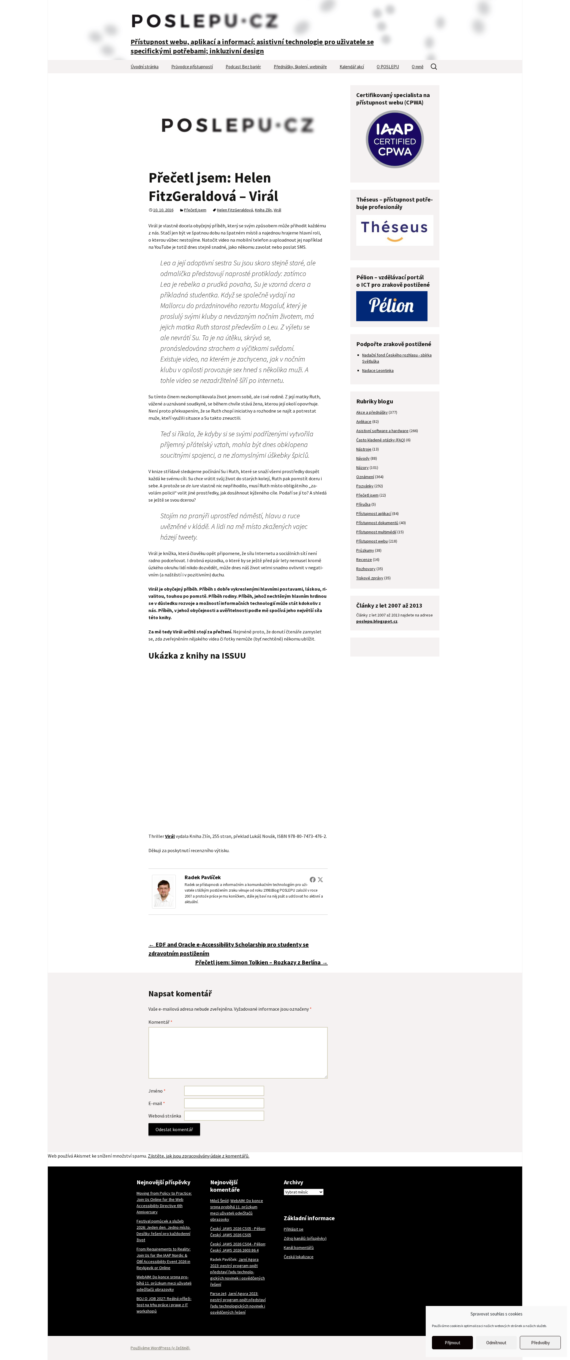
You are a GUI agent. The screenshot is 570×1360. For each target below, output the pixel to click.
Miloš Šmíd (219, 1200)
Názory (362, 467)
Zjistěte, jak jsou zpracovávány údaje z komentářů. (198, 1156)
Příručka (363, 504)
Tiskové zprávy (369, 578)
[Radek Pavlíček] (164, 891)
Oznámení (365, 476)
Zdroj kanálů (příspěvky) (305, 1238)
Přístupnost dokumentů (377, 522)
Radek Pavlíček (203, 877)
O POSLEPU (388, 66)
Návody (363, 458)
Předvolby (540, 1342)
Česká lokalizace (299, 1256)
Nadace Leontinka (378, 370)
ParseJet (218, 1293)
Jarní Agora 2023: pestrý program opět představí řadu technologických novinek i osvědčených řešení (237, 1272)
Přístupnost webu (372, 541)
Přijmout (452, 1342)
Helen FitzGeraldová (235, 210)
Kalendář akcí (352, 66)
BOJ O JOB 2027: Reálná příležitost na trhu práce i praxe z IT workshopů (164, 1305)
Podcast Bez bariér (243, 66)
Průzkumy (365, 550)
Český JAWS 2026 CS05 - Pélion (237, 1228)
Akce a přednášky (372, 412)
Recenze (364, 559)
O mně (417, 66)
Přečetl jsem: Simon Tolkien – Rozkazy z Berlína (261, 962)
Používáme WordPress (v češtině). (160, 1348)
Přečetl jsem (195, 210)
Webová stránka (164, 1116)
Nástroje (363, 449)
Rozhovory (366, 568)
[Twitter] (320, 879)
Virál (277, 210)
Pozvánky (364, 486)
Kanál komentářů (299, 1247)
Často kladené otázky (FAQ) (380, 440)
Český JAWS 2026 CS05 (230, 1234)
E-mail (156, 1103)
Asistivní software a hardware (382, 430)
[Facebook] (312, 879)
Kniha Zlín (263, 210)
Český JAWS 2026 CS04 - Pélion (237, 1244)
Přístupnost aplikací (373, 513)
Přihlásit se (293, 1229)
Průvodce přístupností (192, 66)
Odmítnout (496, 1342)
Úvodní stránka (145, 66)
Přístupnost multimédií (376, 532)
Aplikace (363, 421)
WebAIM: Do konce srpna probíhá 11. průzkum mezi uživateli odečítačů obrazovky (164, 1283)
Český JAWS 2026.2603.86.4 (234, 1250)
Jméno (157, 1091)
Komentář (160, 1022)
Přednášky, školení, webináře (300, 66)
